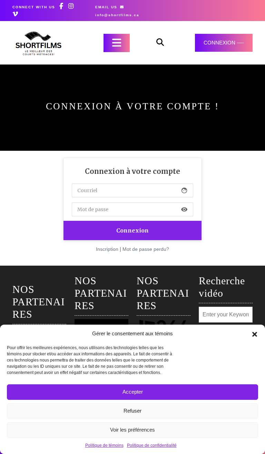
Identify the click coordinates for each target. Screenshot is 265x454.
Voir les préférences (132, 430)
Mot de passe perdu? (145, 249)
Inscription (107, 249)
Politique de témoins (104, 445)
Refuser (132, 411)
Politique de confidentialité (152, 445)
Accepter (132, 392)
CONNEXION (219, 43)
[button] (254, 333)
